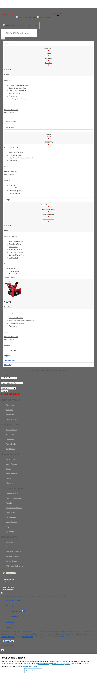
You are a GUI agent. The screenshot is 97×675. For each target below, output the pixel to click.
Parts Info (9, 503)
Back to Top (8, 641)
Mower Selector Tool (16, 152)
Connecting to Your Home (17, 88)
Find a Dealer (11, 444)
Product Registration (14, 498)
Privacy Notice (11, 606)
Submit (4, 391)
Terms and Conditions (28, 666)
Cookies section (8, 637)
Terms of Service (12, 616)
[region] (48, 664)
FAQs (8, 527)
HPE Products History (14, 566)
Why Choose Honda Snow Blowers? (21, 320)
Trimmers (9, 483)
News (8, 547)
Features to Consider (16, 318)
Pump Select (13, 258)
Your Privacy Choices (14, 611)
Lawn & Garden (11, 121)
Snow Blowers (10, 278)
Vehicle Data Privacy (13, 601)
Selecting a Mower (15, 155)
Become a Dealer (12, 556)
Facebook (10, 405)
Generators (9, 43)
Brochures (12, 185)
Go (3, 38)
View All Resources (15, 193)
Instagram (10, 414)
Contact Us (10, 513)
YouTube (9, 410)
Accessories (13, 96)
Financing (8, 365)
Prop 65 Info (10, 627)
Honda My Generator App (17, 99)
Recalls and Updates (14, 508)
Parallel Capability (15, 93)
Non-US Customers (13, 552)
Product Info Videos (11, 110)
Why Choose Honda (16, 241)
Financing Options (15, 191)
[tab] (48, 127)
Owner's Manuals (13, 493)
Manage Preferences (33, 671)
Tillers (8, 478)
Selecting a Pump (15, 244)
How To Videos (9, 112)
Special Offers (14, 188)
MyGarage (10, 532)
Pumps (7, 200)
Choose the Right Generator (18, 85)
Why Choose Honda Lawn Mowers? (21, 158)
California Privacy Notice (61, 664)
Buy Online (10, 449)
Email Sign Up (11, 419)
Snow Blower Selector (16, 323)
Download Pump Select (17, 255)
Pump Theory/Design (16, 252)
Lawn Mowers (10, 127)
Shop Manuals (11, 522)
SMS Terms (10, 622)
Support (7, 356)
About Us (9, 542)
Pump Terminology (15, 249)
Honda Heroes (11, 561)
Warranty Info (11, 517)
